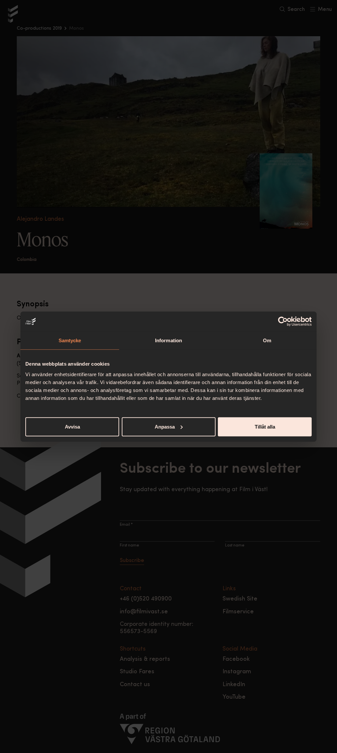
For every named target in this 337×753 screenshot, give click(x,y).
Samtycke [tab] (70, 340)
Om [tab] (267, 340)
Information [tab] (168, 340)
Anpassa (165, 426)
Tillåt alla (265, 426)
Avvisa (72, 426)
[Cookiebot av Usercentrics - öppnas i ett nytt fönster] (283, 321)
